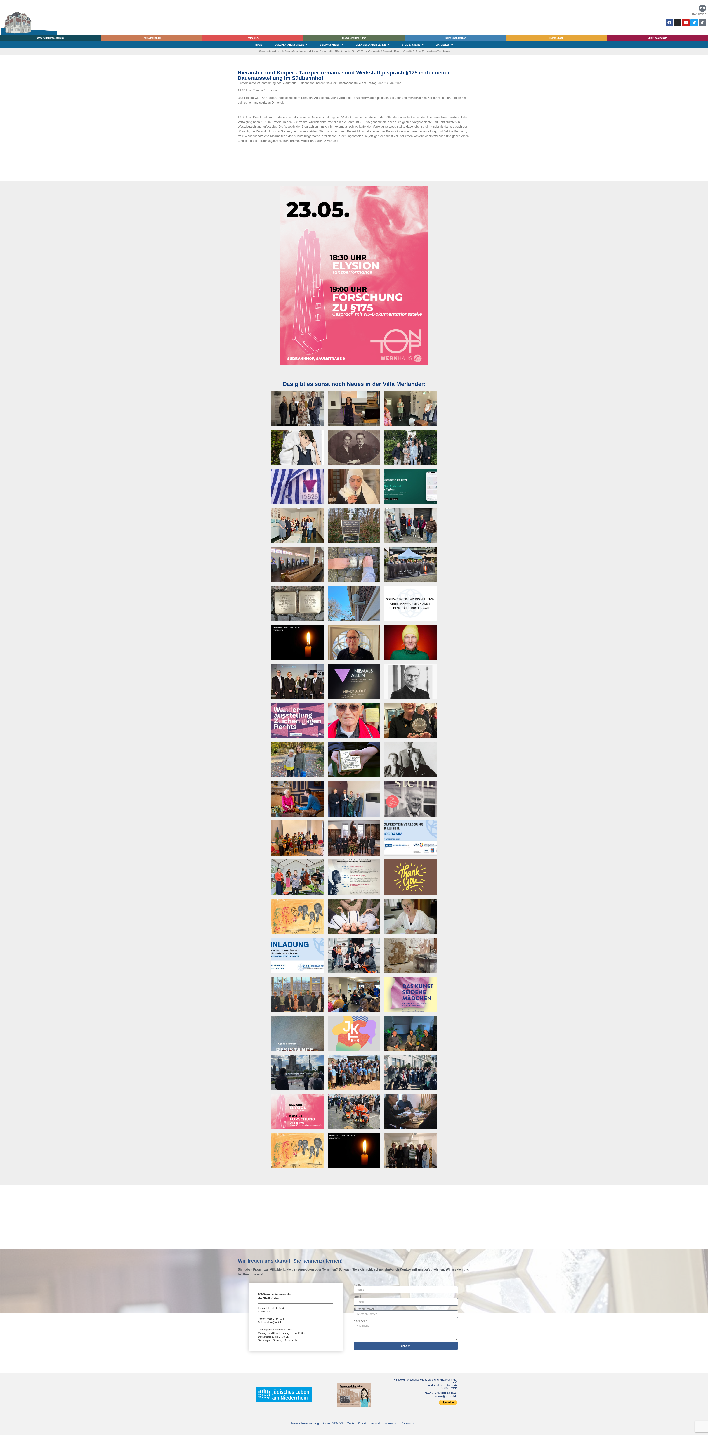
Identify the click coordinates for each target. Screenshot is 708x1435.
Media (350, 1423)
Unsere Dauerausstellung (50, 38)
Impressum (391, 1423)
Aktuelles (443, 45)
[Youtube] (686, 22)
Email (357, 1296)
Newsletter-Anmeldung (305, 1423)
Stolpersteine (411, 45)
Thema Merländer (152, 38)
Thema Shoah (556, 38)
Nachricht (360, 1321)
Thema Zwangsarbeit (455, 38)
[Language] (702, 8)
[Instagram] (677, 22)
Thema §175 (252, 38)
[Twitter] (694, 22)
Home (258, 45)
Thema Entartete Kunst (354, 38)
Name (357, 1284)
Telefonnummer (364, 1308)
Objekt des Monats (657, 38)
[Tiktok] (702, 22)
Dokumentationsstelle (289, 45)
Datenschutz (409, 1423)
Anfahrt (375, 1423)
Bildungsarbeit (330, 45)
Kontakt (362, 1423)
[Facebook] (669, 22)
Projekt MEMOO (333, 1423)
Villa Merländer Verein (371, 45)
